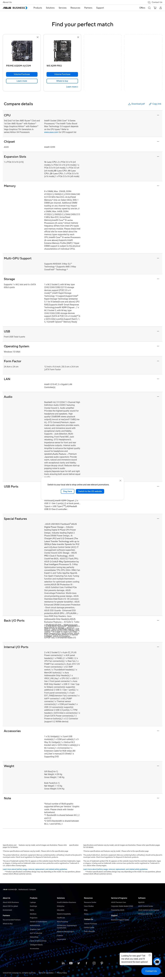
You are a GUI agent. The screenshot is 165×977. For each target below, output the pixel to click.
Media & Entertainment (65, 932)
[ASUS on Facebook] (86, 963)
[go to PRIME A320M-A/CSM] (22, 51)
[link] (22, 81)
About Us (7, 2)
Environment (7, 910)
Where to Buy (8, 924)
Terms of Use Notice (46, 973)
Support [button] (100, 8)
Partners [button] (88, 8)
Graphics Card (35, 929)
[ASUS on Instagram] (94, 963)
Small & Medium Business (66, 902)
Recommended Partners (11, 920)
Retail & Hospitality (64, 914)
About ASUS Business (11, 902)
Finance (60, 935)
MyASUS (141, 902)
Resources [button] (75, 8)
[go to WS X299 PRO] (62, 51)
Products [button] (38, 8)
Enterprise (60, 906)
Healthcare (61, 918)
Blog (85, 910)
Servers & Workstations (38, 922)
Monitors (33, 914)
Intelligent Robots (36, 945)
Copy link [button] (156, 104)
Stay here (67, 491)
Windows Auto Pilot (145, 914)
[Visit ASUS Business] (10, 889)
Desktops (33, 906)
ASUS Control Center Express (148, 910)
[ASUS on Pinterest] (102, 963)
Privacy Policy (62, 973)
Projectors (33, 918)
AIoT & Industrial (36, 933)
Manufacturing (62, 922)
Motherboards (35, 925)
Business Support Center (120, 920)
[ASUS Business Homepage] (15, 8)
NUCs (32, 910)
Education (60, 910)
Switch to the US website (90, 491)
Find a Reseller (89, 931)
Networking (34, 937)
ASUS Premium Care (118, 902)
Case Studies (89, 906)
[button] (149, 8)
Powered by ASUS (117, 910)
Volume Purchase (90, 924)
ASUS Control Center (145, 906)
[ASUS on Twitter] (79, 963)
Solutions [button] (50, 8)
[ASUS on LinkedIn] (63, 963)
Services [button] (62, 8)
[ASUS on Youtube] (71, 963)
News (86, 914)
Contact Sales (89, 927)
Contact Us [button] (157, 2)
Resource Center (90, 902)
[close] (120, 480)
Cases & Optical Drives (38, 941)
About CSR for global (10, 906)
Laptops (33, 902)
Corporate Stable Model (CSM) (122, 906)
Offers (142, 8)
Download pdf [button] (138, 104)
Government (61, 939)
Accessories (34, 949)
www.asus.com (51, 132)
